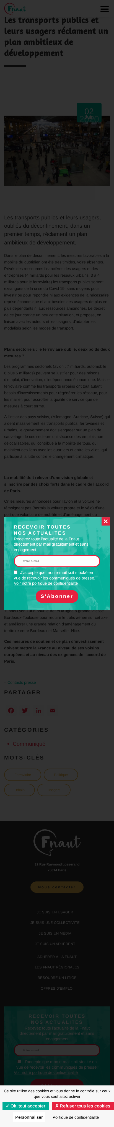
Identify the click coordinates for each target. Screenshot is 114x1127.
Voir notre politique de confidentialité (46, 583)
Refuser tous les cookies (84, 1106)
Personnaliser (29, 1117)
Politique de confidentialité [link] (76, 1117)
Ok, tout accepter (27, 1106)
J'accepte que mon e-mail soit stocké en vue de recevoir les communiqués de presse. (54, 578)
